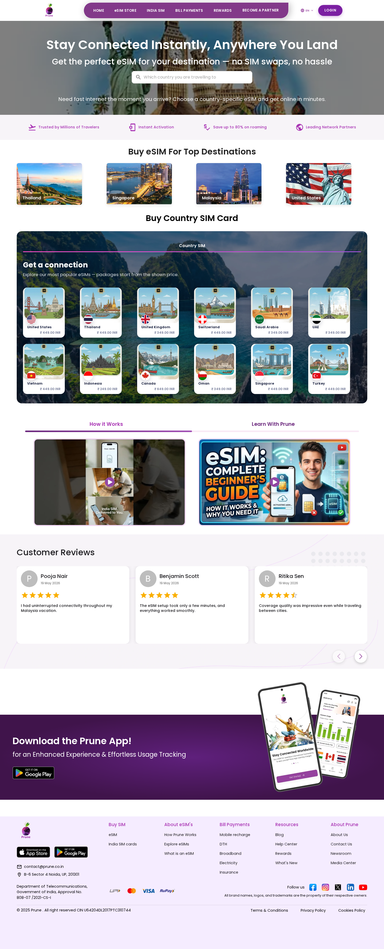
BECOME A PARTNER (260, 10)
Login (330, 10)
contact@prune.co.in (44, 866)
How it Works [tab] (106, 424)
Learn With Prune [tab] (273, 424)
